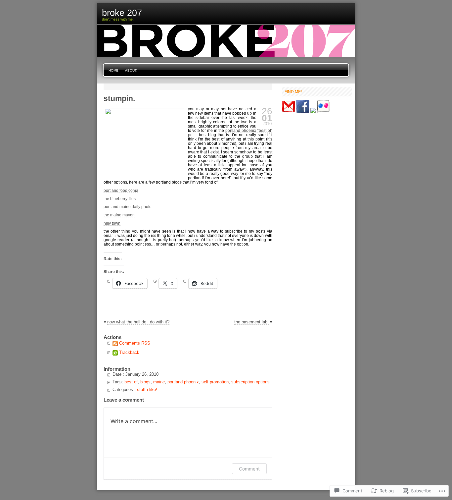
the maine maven (119, 215)
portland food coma (121, 190)
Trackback (129, 352)
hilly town (112, 223)
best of (131, 381)
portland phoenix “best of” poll (230, 132)
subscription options (250, 381)
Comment (249, 469)
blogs (145, 381)
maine (159, 381)
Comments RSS (134, 343)
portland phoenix (183, 381)
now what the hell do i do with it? (138, 321)
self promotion (215, 381)
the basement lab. (251, 321)
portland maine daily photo (128, 206)
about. (131, 70)
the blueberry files (120, 198)
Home (113, 70)
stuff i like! (147, 389)
